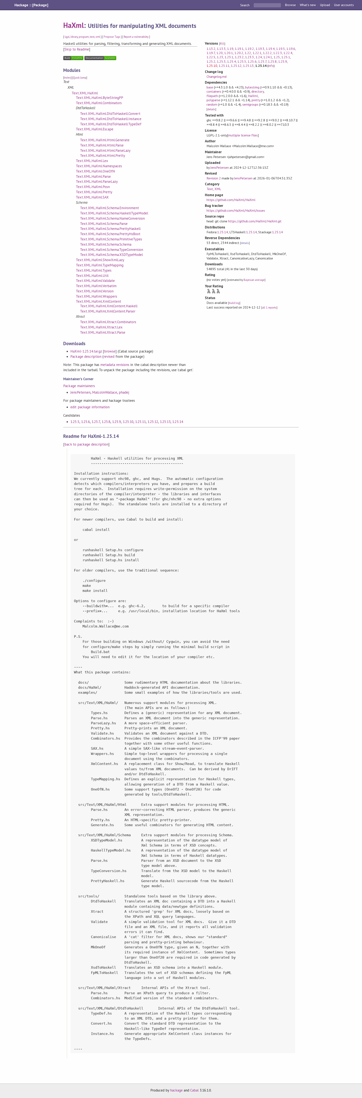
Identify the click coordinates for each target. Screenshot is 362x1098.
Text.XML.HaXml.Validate (95, 280)
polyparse (213, 100)
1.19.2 (249, 49)
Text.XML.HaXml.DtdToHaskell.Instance (110, 119)
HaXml (73, 25)
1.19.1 (239, 49)
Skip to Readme (77, 49)
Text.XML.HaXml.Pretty (94, 192)
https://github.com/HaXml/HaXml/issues (236, 210)
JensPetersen (80, 392)
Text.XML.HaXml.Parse (93, 176)
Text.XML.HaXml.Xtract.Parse (102, 332)
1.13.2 (211, 49)
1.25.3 (221, 61)
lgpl (67, 37)
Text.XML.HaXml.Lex (92, 160)
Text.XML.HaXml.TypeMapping (99, 265)
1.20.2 (238, 53)
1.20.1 (228, 53)
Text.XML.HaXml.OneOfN (95, 171)
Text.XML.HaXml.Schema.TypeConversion (111, 249)
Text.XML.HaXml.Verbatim (96, 286)
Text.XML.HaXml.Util (92, 275)
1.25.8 (106, 421)
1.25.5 (74, 421)
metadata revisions (114, 364)
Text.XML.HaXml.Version (95, 291)
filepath (212, 96)
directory (257, 91)
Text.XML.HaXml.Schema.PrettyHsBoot (110, 234)
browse (109, 351)
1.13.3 (221, 49)
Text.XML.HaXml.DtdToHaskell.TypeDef (110, 124)
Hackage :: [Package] (31, 5)
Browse (290, 5)
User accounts (344, 5)
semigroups (250, 104)
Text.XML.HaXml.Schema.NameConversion (112, 218)
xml (98, 37)
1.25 (277, 57)
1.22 (248, 53)
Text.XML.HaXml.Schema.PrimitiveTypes (111, 239)
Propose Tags (112, 37)
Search (245, 5)
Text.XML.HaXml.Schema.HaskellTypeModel (114, 213)
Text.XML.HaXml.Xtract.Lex (101, 327)
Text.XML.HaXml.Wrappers (96, 296)
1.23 (220, 57)
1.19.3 (260, 49)
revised (108, 356)
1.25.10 (128, 421)
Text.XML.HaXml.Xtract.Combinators (108, 322)
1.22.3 (277, 53)
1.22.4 (287, 53)
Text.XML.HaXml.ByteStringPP (99, 97)
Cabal (194, 1090)
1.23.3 (249, 57)
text (92, 37)
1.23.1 (229, 57)
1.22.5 (211, 57)
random (212, 104)
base (210, 87)
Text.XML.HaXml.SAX (92, 197)
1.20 (219, 53)
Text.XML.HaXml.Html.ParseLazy (105, 150)
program (84, 37)
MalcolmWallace (104, 392)
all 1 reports (269, 307)
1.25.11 (140, 421)
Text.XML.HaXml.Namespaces (99, 166)
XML (218, 189)
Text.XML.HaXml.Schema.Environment (109, 208)
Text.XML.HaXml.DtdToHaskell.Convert (110, 113)
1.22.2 (267, 53)
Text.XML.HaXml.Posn (93, 186)
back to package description (86, 444)
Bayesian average (254, 280)
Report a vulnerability (136, 37)
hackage (176, 1090)
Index (67, 77)
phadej (124, 392)
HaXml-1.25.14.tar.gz (86, 351)
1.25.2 (211, 61)
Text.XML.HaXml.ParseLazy (97, 181)
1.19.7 (211, 53)
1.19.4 (270, 49)
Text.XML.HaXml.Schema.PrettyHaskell (110, 228)
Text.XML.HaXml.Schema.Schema (105, 244)
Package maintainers (79, 386)
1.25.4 (231, 61)
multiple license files (243, 135)
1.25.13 (165, 421)
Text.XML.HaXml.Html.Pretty (102, 155)
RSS (222, 43)
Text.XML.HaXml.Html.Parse (102, 145)
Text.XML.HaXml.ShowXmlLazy (100, 260)
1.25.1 (285, 57)
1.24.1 (267, 57)
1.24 (259, 57)
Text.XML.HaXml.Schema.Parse (104, 223)
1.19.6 (290, 49)
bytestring (252, 87)
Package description (85, 356)
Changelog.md (216, 76)
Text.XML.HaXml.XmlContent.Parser (107, 311)
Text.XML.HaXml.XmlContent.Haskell (108, 306)
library (74, 37)
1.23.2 (239, 57)
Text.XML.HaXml (85, 93)
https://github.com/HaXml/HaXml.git (255, 221)
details (211, 109)
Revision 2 (214, 178)
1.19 (230, 49)
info (271, 66)
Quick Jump (79, 77)
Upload (325, 5)
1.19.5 (280, 49)
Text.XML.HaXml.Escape (94, 129)
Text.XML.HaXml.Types (93, 270)
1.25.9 (116, 421)
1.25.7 (96, 421)
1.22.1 (257, 53)
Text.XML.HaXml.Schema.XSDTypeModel (111, 254)
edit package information (90, 407)
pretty (256, 100)
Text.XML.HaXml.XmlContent (98, 301)
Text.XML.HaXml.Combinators (99, 103)
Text (210, 189)
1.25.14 (177, 421)
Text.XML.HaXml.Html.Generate (104, 140)
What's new (308, 5)
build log (234, 303)
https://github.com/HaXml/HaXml (231, 200)
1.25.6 (85, 421)
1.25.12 (152, 421)
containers (214, 91)
